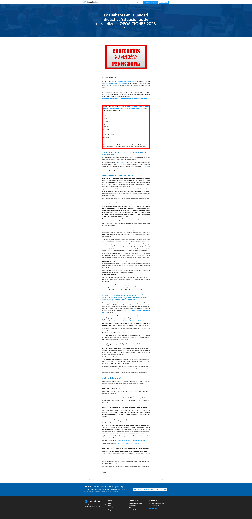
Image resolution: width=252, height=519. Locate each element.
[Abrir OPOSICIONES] (127, 2)
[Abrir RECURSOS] (109, 2)
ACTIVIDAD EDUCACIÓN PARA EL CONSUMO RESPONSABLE (130, 440)
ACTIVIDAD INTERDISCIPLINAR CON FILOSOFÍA (127, 443)
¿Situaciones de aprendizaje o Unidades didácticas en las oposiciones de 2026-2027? (125, 98)
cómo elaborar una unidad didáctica (116, 83)
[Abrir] (139, 2)
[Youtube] (156, 508)
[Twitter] (153, 508)
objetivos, (132, 162)
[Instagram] (158, 508)
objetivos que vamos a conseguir (127, 81)
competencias (120, 162)
